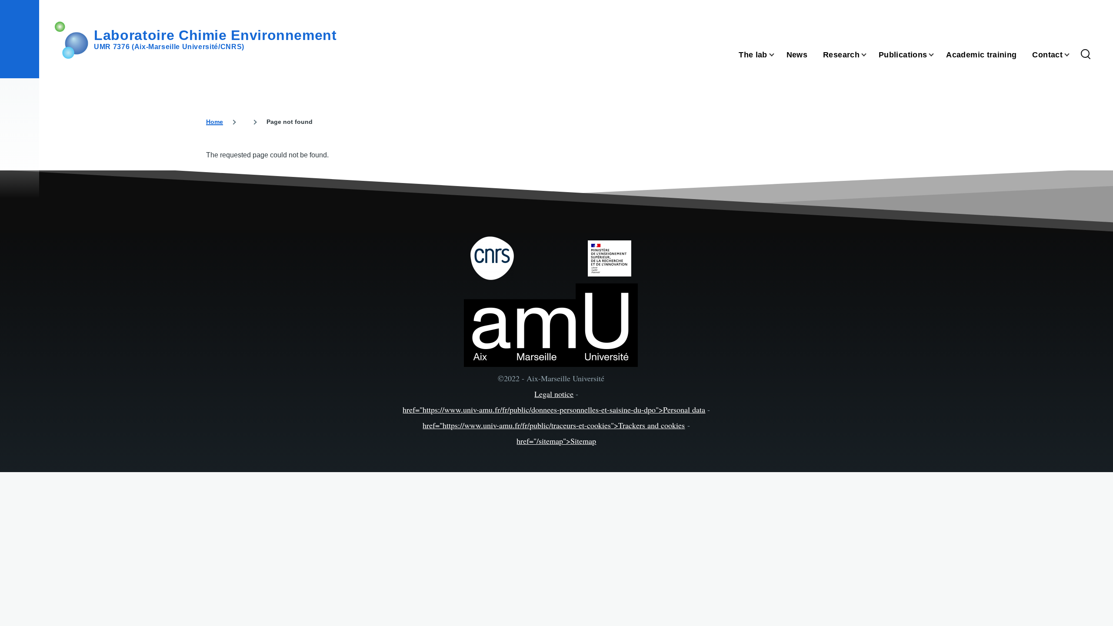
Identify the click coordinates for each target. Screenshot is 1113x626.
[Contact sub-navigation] (1072, 55)
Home (214, 121)
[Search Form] (1085, 54)
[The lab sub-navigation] (776, 55)
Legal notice (553, 394)
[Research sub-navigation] (869, 55)
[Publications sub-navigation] (936, 55)
